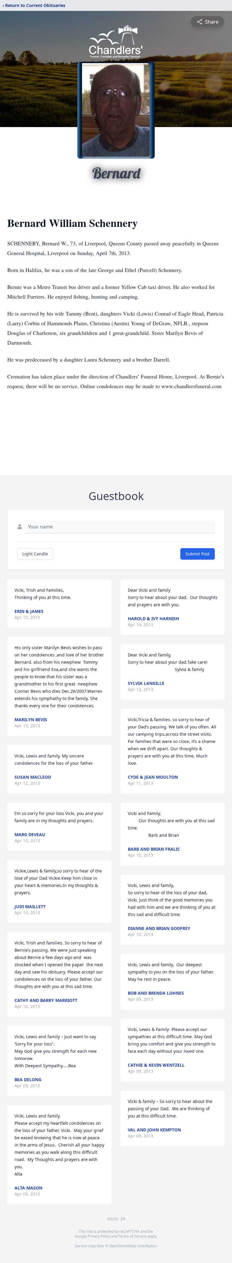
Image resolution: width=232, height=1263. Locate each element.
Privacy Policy (99, 1236)
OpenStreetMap (122, 1245)
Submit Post (197, 554)
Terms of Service (132, 1236)
